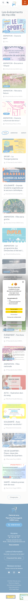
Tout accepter (14, 309)
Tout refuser (14, 312)
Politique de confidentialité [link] (14, 317)
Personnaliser (14, 314)
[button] (8, 3)
